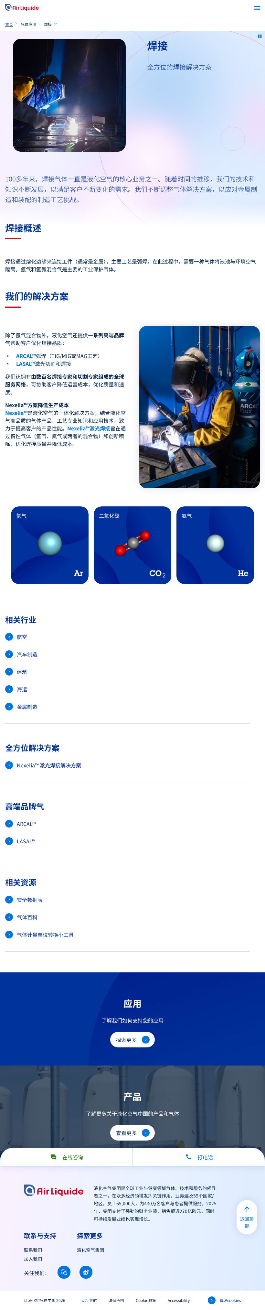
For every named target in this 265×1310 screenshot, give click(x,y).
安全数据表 (30, 900)
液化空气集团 (90, 1250)
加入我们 (33, 1259)
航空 (22, 637)
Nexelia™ (16, 413)
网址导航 (89, 1300)
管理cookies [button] (230, 1300)
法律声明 (116, 1300)
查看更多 (126, 1133)
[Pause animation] (259, 36)
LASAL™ (25, 363)
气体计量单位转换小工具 (45, 934)
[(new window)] (64, 1272)
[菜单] (257, 8)
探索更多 (126, 1040)
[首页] (22, 8)
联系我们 (33, 1250)
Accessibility (179, 1300)
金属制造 (27, 706)
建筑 (22, 672)
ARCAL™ (26, 356)
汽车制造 (27, 654)
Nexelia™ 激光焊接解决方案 (49, 765)
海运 (22, 689)
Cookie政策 (146, 1300)
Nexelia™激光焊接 (88, 428)
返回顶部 (247, 1222)
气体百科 (27, 917)
